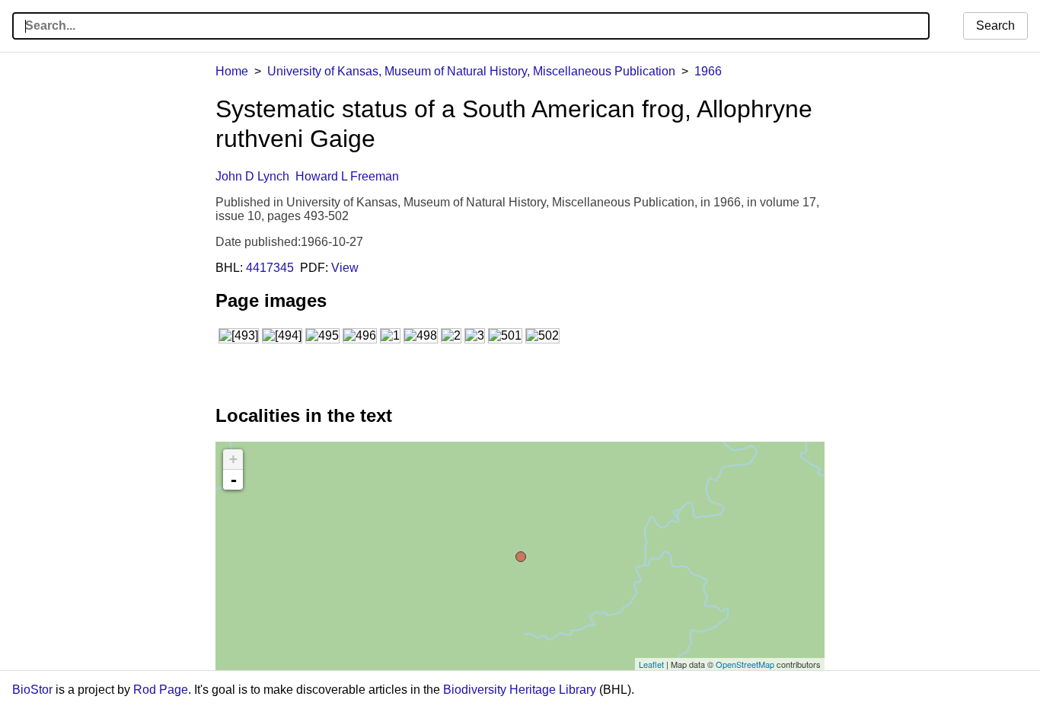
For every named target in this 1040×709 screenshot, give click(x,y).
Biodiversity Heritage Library (519, 689)
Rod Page (160, 689)
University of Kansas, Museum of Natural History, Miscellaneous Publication (471, 71)
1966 (708, 71)
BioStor (32, 689)
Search (995, 25)
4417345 (270, 267)
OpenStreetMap (745, 664)
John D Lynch (252, 176)
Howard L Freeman (347, 176)
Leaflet (651, 664)
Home (231, 71)
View (345, 267)
